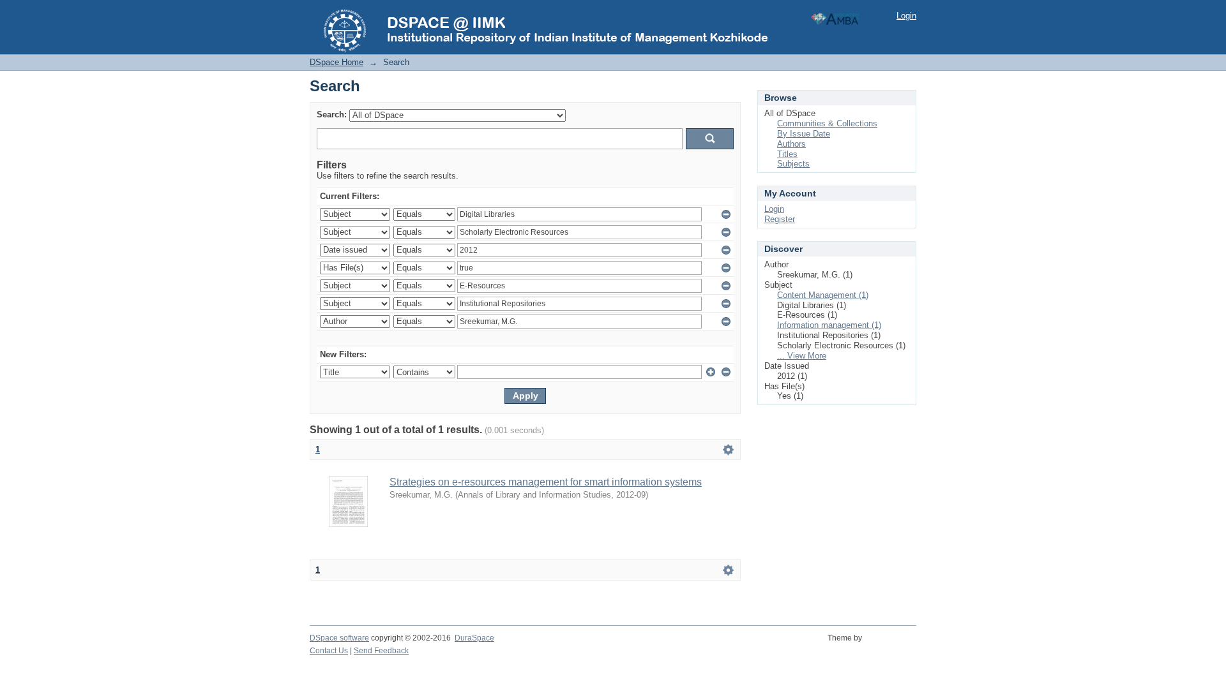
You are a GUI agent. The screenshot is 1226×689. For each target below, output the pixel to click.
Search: (332, 114)
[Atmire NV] (891, 645)
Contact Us (329, 650)
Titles (787, 154)
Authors (791, 144)
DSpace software (339, 637)
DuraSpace (474, 637)
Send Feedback (381, 650)
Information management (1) (829, 325)
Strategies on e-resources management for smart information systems (546, 482)
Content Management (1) (822, 295)
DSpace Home (336, 62)
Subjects (793, 163)
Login (906, 15)
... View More (801, 355)
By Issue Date (803, 133)
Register (779, 219)
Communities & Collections (827, 123)
